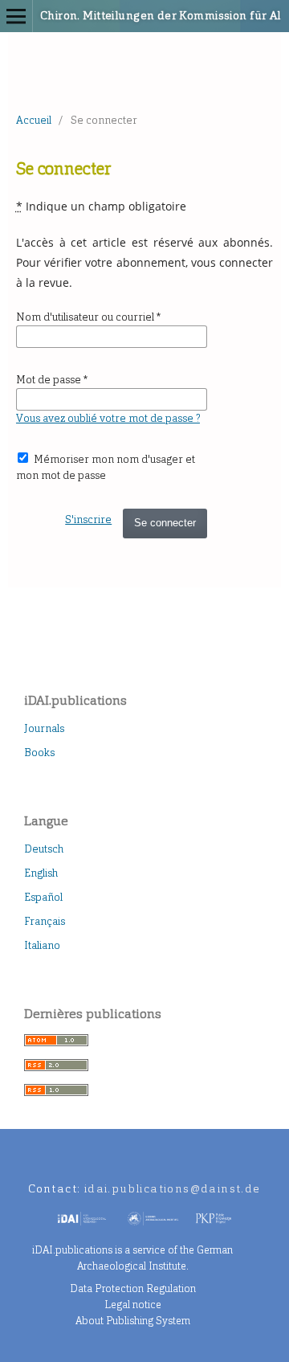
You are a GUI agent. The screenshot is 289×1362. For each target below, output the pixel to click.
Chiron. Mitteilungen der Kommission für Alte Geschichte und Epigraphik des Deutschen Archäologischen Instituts (124, 15)
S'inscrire (88, 519)
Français (44, 921)
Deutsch (43, 849)
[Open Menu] (16, 16)
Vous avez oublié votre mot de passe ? (108, 418)
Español (43, 897)
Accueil (33, 120)
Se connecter (165, 523)
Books (39, 752)
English (41, 873)
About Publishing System (132, 1320)
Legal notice (132, 1304)
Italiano (42, 945)
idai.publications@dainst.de (172, 1188)
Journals (44, 728)
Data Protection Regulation (133, 1288)
